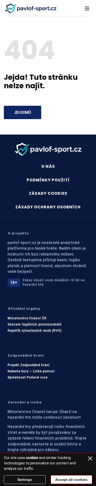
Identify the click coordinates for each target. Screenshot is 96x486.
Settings (24, 480)
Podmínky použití (48, 180)
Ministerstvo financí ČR (27, 318)
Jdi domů (22, 112)
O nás (48, 166)
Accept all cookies (71, 480)
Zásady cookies (48, 193)
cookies (32, 458)
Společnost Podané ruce (28, 377)
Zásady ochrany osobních (48, 207)
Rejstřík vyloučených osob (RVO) (35, 330)
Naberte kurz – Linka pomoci (31, 371)
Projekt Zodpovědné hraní (29, 365)
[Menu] (87, 8)
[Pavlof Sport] (30, 8)
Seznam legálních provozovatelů (35, 324)
